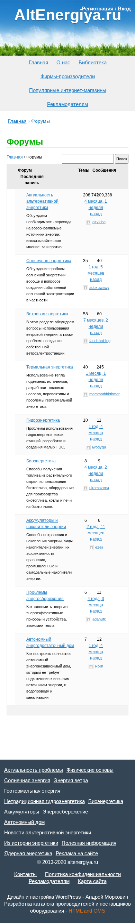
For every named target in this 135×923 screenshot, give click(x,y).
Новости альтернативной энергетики (47, 832)
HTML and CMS (87, 911)
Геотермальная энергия (32, 791)
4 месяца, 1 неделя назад (95, 207)
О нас (63, 62)
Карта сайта (92, 881)
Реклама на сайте (77, 853)
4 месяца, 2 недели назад (95, 473)
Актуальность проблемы (33, 770)
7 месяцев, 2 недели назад (95, 326)
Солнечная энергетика (48, 260)
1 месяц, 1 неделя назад (96, 379)
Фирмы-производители (67, 76)
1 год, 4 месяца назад (96, 433)
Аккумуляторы (21, 812)
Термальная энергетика (49, 367)
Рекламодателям (67, 104)
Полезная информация (89, 843)
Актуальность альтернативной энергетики (42, 201)
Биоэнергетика (41, 461)
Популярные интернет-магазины (67, 90)
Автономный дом (24, 822)
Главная (38, 62)
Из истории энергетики (31, 843)
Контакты (25, 874)
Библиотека (93, 62)
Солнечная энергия (27, 780)
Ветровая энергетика (47, 313)
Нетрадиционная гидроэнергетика (44, 801)
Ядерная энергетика (28, 853)
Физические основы (90, 770)
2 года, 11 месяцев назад (96, 533)
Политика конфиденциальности (83, 874)
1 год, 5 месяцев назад (96, 273)
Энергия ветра (71, 780)
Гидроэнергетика (43, 420)
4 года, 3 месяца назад (96, 605)
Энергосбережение (65, 812)
